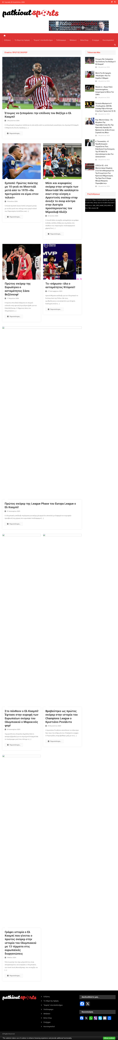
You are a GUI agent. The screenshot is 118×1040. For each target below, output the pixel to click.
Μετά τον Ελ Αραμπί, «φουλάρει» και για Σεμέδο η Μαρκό (103, 75)
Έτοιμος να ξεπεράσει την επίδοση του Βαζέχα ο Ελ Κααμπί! (105, 61)
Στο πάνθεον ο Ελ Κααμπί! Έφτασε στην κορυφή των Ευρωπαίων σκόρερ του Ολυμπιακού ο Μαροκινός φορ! (21, 718)
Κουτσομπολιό (108, 40)
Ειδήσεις (7, 40)
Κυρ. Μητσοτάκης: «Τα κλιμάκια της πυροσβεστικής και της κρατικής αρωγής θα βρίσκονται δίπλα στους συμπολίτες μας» (105, 126)
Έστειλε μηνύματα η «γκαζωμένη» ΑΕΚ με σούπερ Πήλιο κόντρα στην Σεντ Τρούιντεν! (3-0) (105, 107)
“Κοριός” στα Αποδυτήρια (43, 40)
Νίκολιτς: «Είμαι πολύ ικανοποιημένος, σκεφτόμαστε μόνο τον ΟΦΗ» (104, 90)
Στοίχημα (95, 40)
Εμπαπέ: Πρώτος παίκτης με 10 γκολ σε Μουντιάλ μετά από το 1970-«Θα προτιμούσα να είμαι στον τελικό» (21, 190)
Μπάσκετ (73, 40)
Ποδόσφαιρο (61, 40)
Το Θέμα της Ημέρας (22, 40)
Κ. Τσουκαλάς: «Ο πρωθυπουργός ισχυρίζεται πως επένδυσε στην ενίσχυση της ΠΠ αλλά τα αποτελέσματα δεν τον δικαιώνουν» (104, 149)
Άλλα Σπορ (84, 40)
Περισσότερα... (14, 133)
